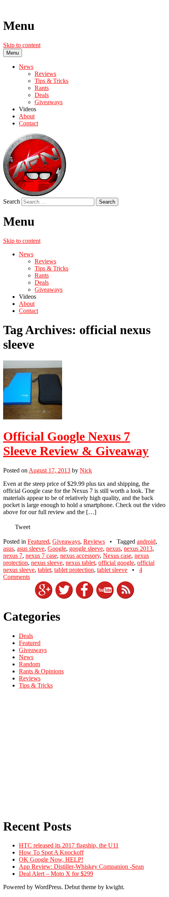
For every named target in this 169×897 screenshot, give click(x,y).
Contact (28, 123)
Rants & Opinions (41, 671)
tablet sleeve (112, 569)
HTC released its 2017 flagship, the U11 (69, 845)
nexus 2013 (138, 548)
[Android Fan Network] (34, 194)
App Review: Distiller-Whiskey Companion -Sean (81, 866)
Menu (12, 53)
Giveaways (48, 102)
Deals (42, 95)
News (26, 66)
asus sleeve (30, 548)
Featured (38, 541)
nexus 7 (12, 555)
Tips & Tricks (51, 80)
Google (57, 548)
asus (8, 548)
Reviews (45, 73)
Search (11, 201)
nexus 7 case (41, 555)
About (27, 116)
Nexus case (117, 555)
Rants (42, 88)
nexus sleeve (46, 562)
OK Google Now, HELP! (51, 859)
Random (29, 664)
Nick (86, 470)
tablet (44, 569)
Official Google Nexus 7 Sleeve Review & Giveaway (76, 443)
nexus (113, 548)
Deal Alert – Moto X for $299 (56, 873)
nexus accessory (80, 555)
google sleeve (86, 548)
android (146, 541)
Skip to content (21, 45)
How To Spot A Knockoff (51, 852)
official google (116, 562)
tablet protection (74, 569)
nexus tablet (80, 562)
